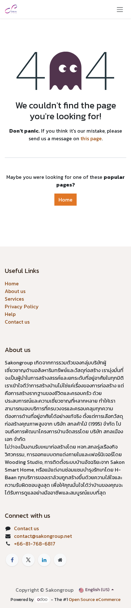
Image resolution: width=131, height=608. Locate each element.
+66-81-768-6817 (34, 543)
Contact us (17, 322)
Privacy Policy (22, 306)
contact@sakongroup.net (43, 536)
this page (91, 138)
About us (15, 291)
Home (65, 199)
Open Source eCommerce (95, 599)
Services (14, 299)
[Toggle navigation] (120, 9)
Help (10, 314)
